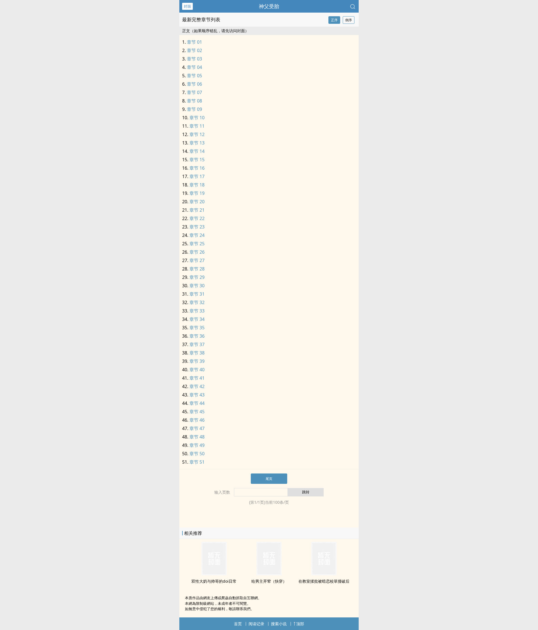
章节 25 (197, 244)
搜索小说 (279, 623)
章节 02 (194, 50)
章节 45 (197, 412)
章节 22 (197, 218)
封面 (187, 6)
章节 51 (197, 462)
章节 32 (197, 302)
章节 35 (197, 328)
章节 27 (197, 260)
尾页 (269, 478)
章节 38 (197, 353)
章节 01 (194, 42)
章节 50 (197, 454)
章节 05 (194, 76)
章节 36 (197, 336)
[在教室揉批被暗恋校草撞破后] (324, 574)
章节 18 (197, 185)
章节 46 (197, 420)
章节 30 (197, 286)
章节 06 (194, 84)
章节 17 (197, 176)
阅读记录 (256, 623)
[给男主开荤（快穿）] (269, 574)
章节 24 (197, 235)
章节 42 (197, 386)
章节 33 (197, 311)
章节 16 (197, 168)
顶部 (300, 623)
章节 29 (197, 277)
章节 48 (197, 437)
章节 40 (197, 370)
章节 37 (197, 344)
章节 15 (197, 160)
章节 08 (194, 101)
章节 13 (197, 143)
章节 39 (197, 361)
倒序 (348, 20)
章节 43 (197, 395)
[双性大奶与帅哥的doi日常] (214, 574)
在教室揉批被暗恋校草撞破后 (323, 581)
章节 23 (197, 227)
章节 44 (197, 403)
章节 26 (197, 252)
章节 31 (197, 294)
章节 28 (197, 269)
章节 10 (197, 118)
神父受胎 (269, 6)
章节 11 (197, 126)
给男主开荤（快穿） (269, 581)
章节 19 (197, 193)
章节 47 (197, 428)
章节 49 (197, 445)
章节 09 (194, 109)
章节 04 (194, 67)
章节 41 (197, 378)
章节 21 (197, 210)
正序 (334, 20)
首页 (238, 623)
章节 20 (197, 202)
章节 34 (197, 319)
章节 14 (197, 151)
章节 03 (194, 59)
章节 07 (194, 92)
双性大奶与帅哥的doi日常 (213, 581)
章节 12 (197, 134)
